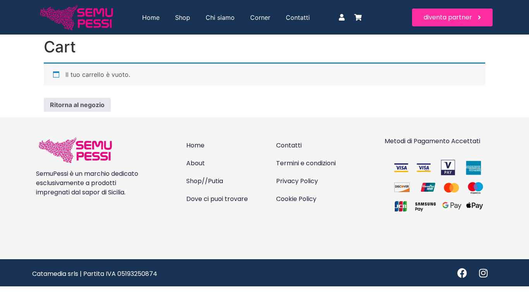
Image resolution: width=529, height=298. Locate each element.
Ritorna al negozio (77, 105)
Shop (182, 17)
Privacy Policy (297, 181)
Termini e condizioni (306, 163)
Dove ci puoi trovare (217, 198)
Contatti (298, 17)
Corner (260, 17)
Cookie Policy (296, 198)
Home (151, 17)
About (195, 163)
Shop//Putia (204, 181)
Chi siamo (220, 17)
